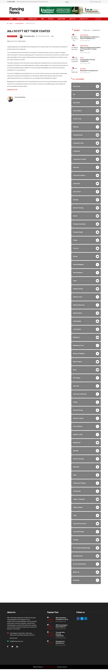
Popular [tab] (86, 30)
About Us (72, 19)
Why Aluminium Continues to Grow (62, 618)
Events (82, 57)
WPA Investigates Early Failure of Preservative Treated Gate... (90, 48)
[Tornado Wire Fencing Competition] (50, 634)
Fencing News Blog (29, 36)
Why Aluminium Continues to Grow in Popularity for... (89, 37)
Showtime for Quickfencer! (89, 70)
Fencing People (19, 23)
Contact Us (83, 19)
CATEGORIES (20, 19)
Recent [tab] (77, 30)
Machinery (83, 68)
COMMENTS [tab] (96, 30)
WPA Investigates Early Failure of (62, 626)
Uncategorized (84, 35)
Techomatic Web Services (50, 667)
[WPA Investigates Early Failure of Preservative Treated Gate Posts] (50, 627)
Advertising (61, 19)
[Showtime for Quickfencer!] (50, 643)
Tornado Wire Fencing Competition (35, 1)
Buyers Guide (32, 19)
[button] (66, 2)
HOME (11, 19)
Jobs (42, 19)
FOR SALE (50, 19)
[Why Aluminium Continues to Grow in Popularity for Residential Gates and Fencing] (50, 619)
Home (10, 23)
